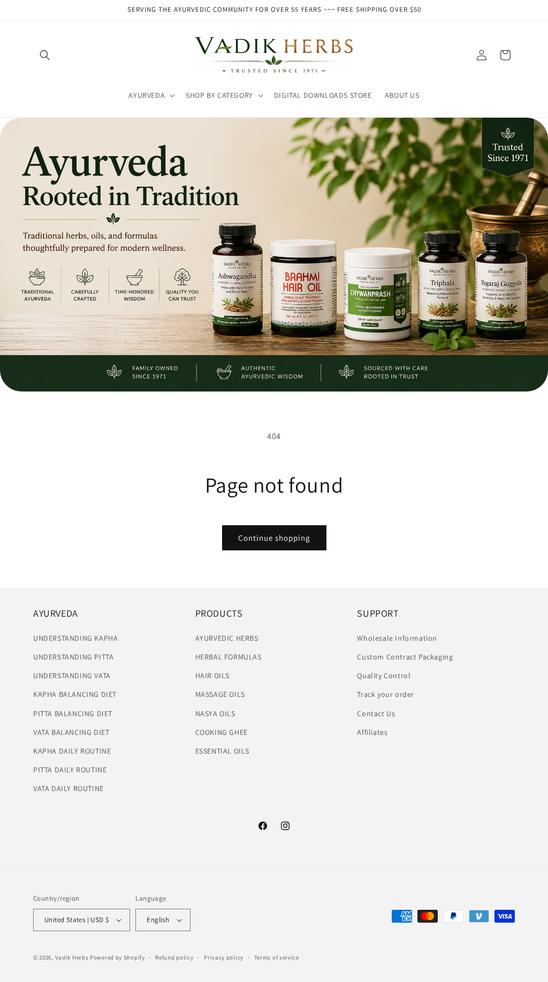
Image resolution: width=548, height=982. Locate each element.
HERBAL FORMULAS (228, 657)
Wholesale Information (397, 638)
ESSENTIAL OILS (222, 751)
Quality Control (383, 675)
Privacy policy (223, 957)
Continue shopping (274, 538)
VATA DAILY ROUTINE (68, 788)
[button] (45, 55)
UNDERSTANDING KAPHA (75, 638)
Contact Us (376, 713)
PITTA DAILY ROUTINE (69, 769)
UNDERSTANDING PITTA (73, 657)
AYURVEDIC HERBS (226, 638)
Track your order (385, 694)
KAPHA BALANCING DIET (75, 694)
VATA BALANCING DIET (71, 732)
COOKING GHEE (221, 732)
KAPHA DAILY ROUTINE (72, 751)
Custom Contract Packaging (405, 657)
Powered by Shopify (117, 957)
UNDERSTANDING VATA (72, 675)
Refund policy (174, 957)
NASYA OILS (215, 713)
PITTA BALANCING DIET (72, 713)
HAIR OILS (212, 675)
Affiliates (372, 732)
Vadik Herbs (72, 957)
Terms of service (276, 957)
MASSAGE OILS (220, 694)
